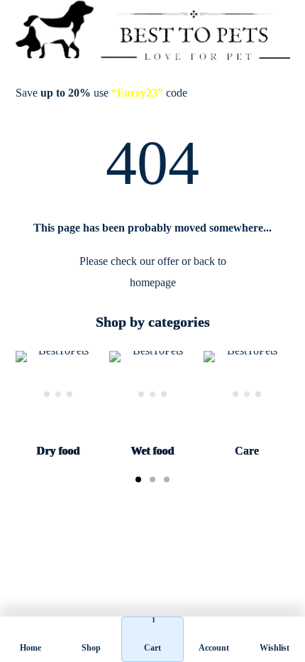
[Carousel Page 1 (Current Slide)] (138, 479)
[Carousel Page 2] (152, 479)
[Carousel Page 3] (167, 479)
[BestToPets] (153, 30)
